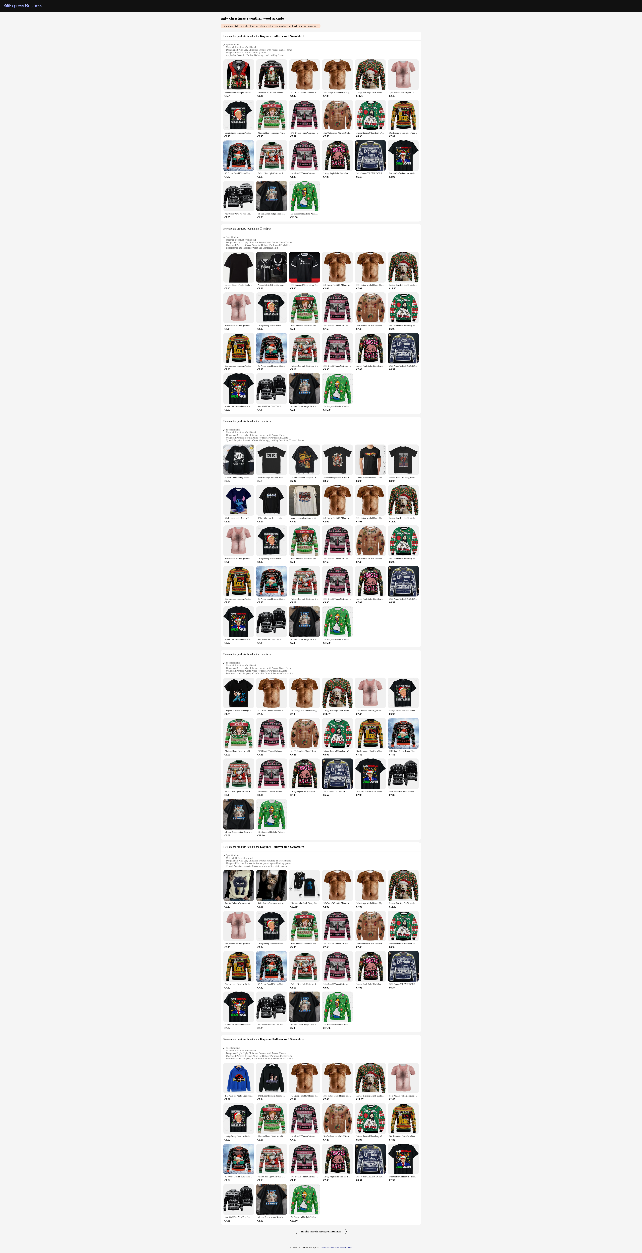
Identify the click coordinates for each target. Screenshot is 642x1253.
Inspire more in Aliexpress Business (321, 1231)
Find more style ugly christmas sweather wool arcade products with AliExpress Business (269, 26)
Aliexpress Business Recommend (336, 1247)
